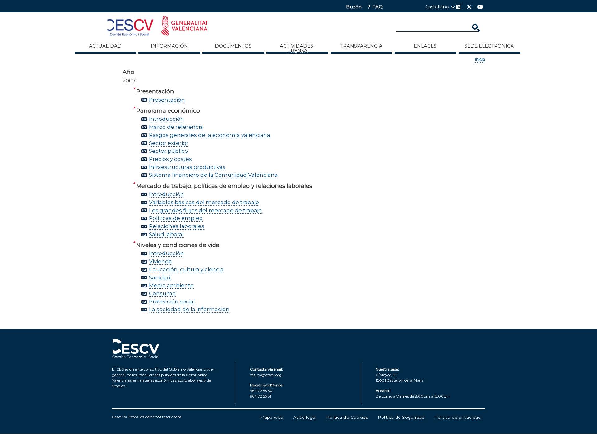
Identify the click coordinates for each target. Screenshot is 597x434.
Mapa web (272, 417)
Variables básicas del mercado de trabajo (204, 202)
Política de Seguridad (401, 417)
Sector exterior (168, 143)
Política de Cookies (347, 417)
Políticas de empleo (176, 218)
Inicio (480, 59)
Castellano (437, 7)
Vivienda (160, 261)
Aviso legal (304, 417)
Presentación (167, 99)
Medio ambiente (171, 285)
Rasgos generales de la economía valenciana (209, 135)
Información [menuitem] (169, 46)
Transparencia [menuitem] (361, 46)
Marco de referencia (176, 127)
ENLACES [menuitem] (425, 46)
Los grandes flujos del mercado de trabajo (205, 210)
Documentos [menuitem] (233, 46)
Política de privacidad (457, 417)
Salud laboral (166, 234)
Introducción (166, 118)
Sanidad (160, 277)
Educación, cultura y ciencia (186, 269)
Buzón (354, 7)
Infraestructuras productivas (187, 167)
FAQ (377, 7)
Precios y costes (170, 159)
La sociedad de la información (189, 309)
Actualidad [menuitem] (105, 46)
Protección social (172, 301)
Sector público (168, 150)
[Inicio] (157, 27)
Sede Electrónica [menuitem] (489, 46)
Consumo (162, 293)
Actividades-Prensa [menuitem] (297, 48)
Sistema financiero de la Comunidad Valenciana (213, 174)
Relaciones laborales (176, 226)
